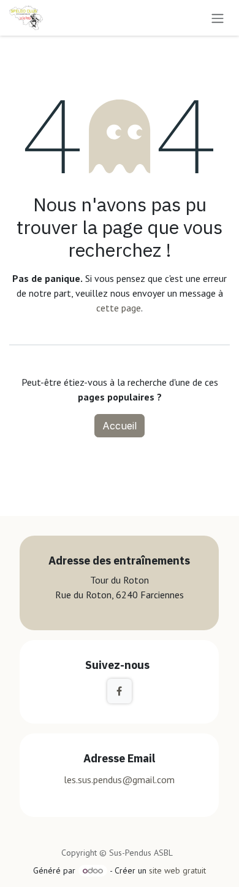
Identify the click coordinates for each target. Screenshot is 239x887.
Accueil (119, 426)
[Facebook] (119, 691)
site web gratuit (177, 870)
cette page (118, 308)
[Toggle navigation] (217, 18)
